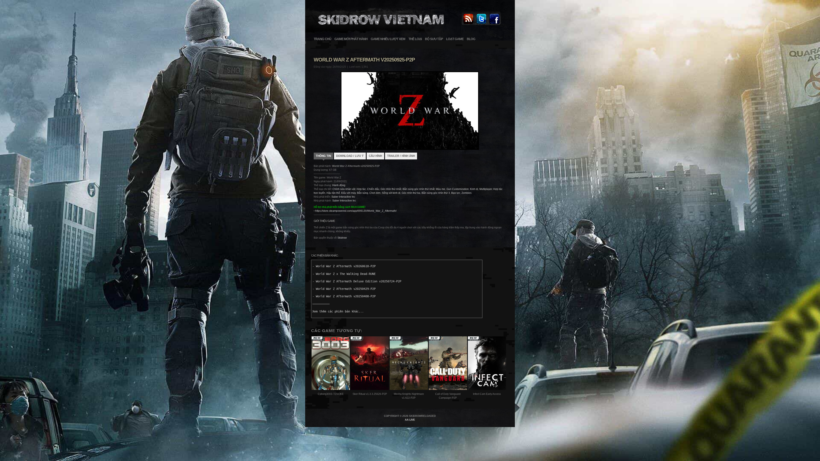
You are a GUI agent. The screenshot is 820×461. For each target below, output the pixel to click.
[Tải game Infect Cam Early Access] (487, 363)
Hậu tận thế (333, 192)
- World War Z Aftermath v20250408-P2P (344, 296)
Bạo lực (455, 192)
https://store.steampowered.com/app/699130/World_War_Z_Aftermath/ (356, 210)
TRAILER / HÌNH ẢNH (401, 156)
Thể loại (415, 39)
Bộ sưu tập (434, 39)
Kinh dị (474, 189)
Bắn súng (362, 192)
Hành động (338, 185)
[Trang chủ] (468, 24)
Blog (471, 39)
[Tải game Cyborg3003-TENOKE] (331, 363)
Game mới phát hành (351, 39)
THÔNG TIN (323, 156)
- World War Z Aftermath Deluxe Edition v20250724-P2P (356, 281)
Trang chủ (322, 39)
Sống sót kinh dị (391, 192)
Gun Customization (458, 189)
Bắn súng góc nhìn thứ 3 (436, 192)
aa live (410, 419)
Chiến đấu (373, 189)
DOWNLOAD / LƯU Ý (350, 156)
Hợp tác (361, 189)
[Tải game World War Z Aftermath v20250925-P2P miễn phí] (380, 26)
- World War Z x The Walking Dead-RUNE (344, 274)
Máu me (440, 189)
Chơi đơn (375, 192)
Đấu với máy (348, 192)
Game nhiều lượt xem (388, 39)
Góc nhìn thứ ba (411, 192)
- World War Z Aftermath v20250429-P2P (344, 288)
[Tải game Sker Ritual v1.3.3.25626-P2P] (370, 363)
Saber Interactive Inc (343, 196)
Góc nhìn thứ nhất (391, 189)
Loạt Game (455, 39)
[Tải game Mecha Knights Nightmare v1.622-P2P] (409, 363)
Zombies (466, 192)
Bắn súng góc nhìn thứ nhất (419, 189)
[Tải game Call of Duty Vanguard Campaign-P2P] (448, 363)
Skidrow (342, 237)
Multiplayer (485, 189)
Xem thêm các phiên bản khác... (338, 311)
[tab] (323, 156)
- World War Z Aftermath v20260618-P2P (344, 266)
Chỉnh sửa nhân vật (343, 189)
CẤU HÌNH (375, 156)
